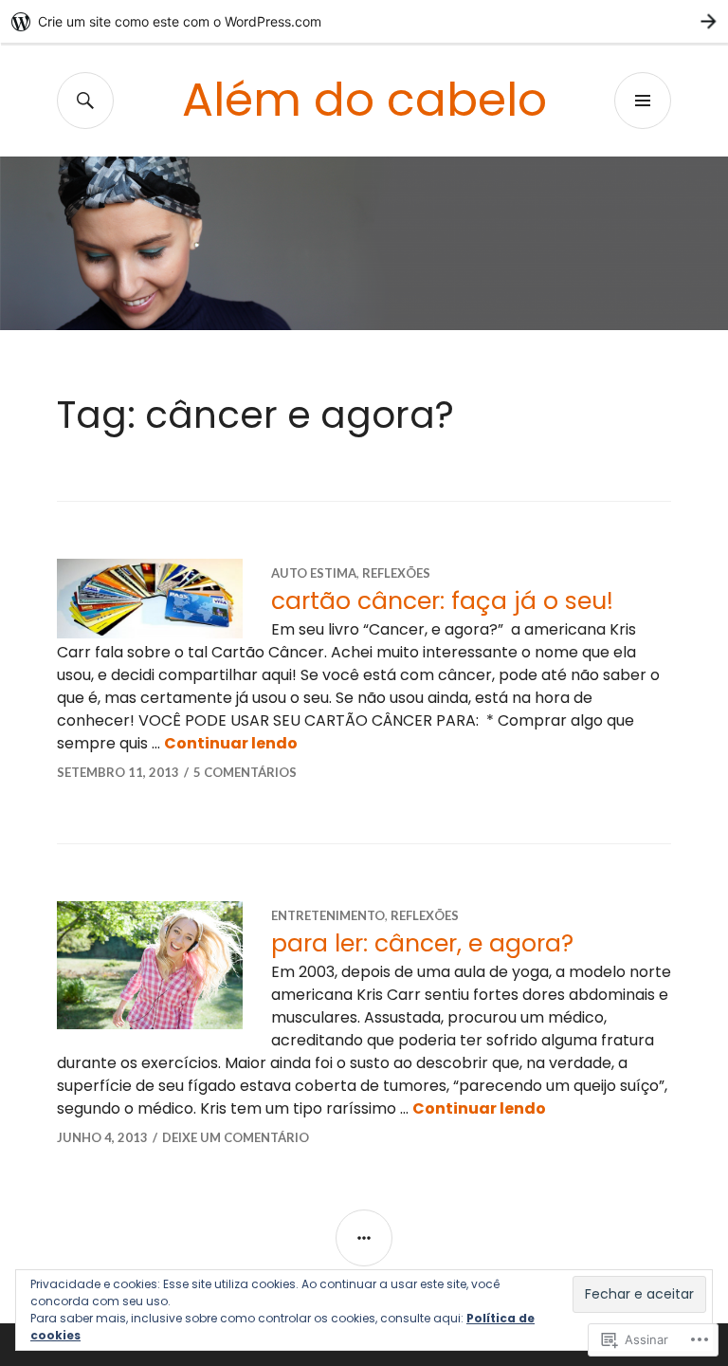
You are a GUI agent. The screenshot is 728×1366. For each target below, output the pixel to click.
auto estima (313, 573)
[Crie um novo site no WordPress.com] (364, 21)
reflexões (396, 573)
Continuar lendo (231, 743)
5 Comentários (245, 772)
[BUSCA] (85, 100)
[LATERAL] (364, 1237)
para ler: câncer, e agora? (422, 943)
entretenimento (328, 915)
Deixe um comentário (235, 1137)
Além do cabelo (364, 99)
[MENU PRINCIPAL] (642, 100)
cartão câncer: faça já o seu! (442, 601)
